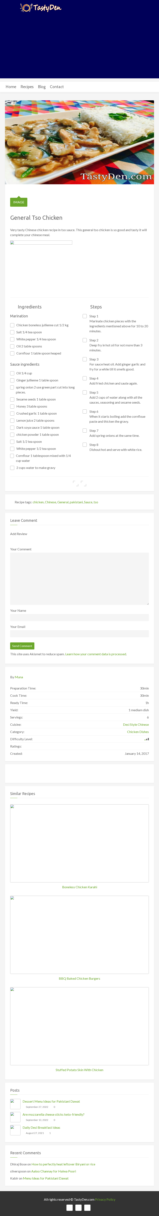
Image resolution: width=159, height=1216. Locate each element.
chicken (38, 502)
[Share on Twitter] (83, 483)
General (63, 502)
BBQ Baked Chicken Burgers (79, 978)
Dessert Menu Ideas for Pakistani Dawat (51, 1101)
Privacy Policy (105, 1199)
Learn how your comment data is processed (95, 654)
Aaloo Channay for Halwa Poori (53, 1171)
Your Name (18, 610)
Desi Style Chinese (136, 724)
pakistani (76, 502)
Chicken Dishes (138, 732)
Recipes (27, 86)
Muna (19, 677)
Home (11, 86)
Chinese (50, 502)
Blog (42, 86)
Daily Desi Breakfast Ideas (41, 1127)
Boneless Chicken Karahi (79, 887)
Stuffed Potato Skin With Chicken (79, 1070)
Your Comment (20, 549)
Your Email (17, 627)
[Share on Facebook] (75, 483)
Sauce (88, 502)
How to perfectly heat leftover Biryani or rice (63, 1164)
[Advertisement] (79, 45)
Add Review (18, 534)
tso (96, 502)
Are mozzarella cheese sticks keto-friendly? (53, 1114)
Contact (57, 86)
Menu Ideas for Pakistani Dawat (46, 1178)
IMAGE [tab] (18, 202)
